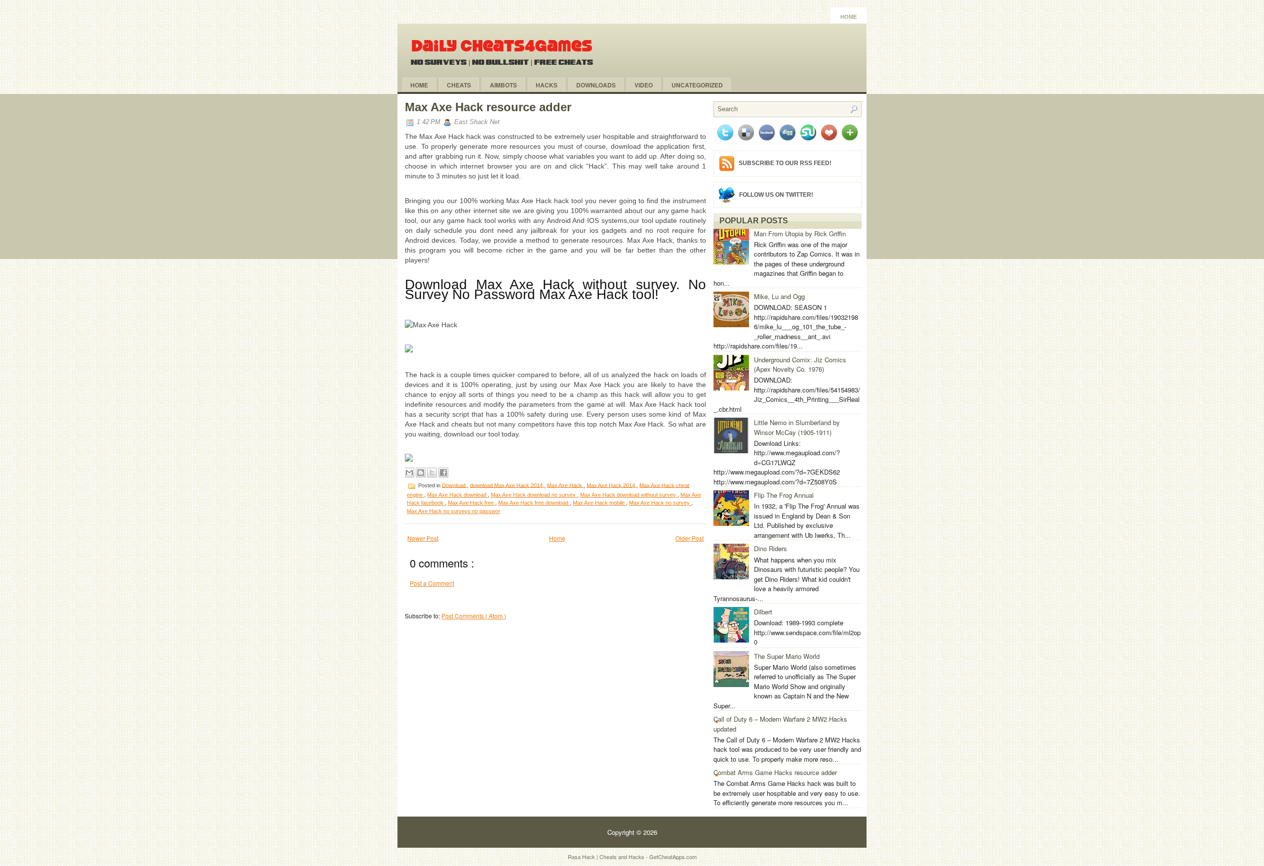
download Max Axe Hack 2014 (507, 485)
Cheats (459, 85)
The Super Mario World (787, 656)
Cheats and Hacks (622, 857)
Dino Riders (770, 548)
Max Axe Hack (565, 485)
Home (848, 17)
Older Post (689, 538)
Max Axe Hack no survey (660, 503)
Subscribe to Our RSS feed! (785, 163)
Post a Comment (432, 583)
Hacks (546, 85)
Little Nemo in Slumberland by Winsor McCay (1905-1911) (797, 427)
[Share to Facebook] (443, 472)
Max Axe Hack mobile (599, 503)
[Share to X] (432, 472)
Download (454, 485)
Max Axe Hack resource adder (488, 107)
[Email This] (409, 472)
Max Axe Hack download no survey (534, 495)
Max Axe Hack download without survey (628, 495)
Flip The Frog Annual (784, 495)
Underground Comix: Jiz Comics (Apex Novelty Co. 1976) (800, 364)
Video (643, 85)
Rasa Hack (582, 857)
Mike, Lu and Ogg (779, 296)
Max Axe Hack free (471, 503)
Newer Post (422, 538)
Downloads (596, 85)
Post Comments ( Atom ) (473, 615)
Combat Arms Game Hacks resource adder (775, 772)
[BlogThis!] (421, 472)
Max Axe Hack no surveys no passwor (453, 511)
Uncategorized (697, 85)
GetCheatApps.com (673, 857)
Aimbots (503, 85)
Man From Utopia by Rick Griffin (800, 233)
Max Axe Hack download (457, 495)
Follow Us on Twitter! (776, 194)
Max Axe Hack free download (534, 503)
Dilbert (763, 611)
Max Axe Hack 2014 (611, 485)
